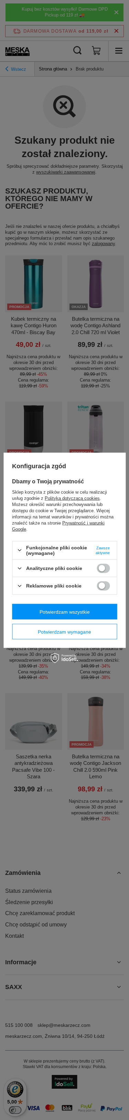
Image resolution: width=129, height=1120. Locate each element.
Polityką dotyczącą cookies (72, 498)
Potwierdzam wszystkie (65, 611)
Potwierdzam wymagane (64, 631)
